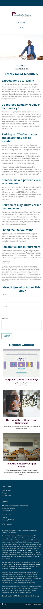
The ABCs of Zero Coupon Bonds (21, 465)
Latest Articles (6, 490)
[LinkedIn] (22, 27)
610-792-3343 (21, 23)
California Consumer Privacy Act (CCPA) (27, 564)
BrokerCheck (12, 532)
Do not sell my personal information (20, 568)
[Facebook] (20, 27)
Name (5, 294)
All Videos (5, 493)
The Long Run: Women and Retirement (21, 421)
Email (5, 306)
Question (5, 318)
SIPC (14, 576)
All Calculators (6, 495)
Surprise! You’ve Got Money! (21, 379)
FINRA (10, 576)
